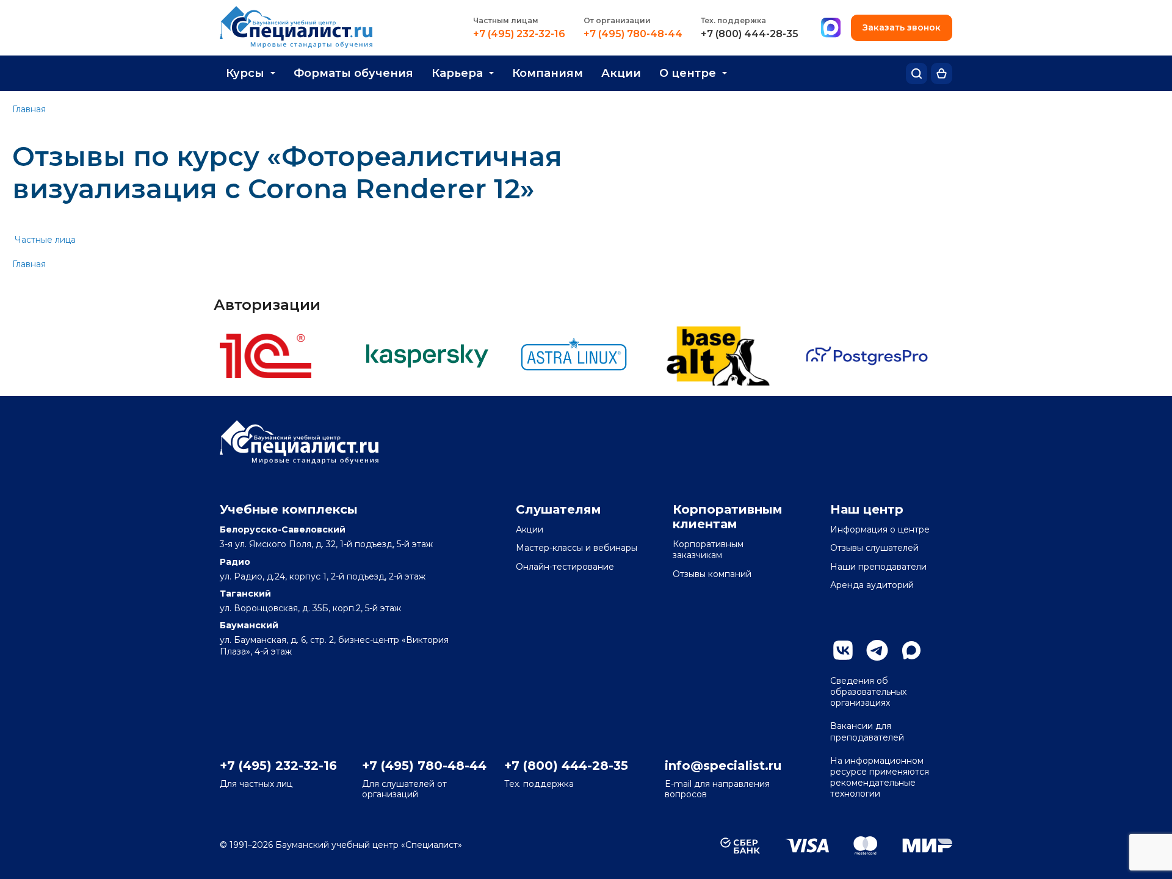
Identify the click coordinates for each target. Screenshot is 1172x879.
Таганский (245, 593)
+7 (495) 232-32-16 (519, 34)
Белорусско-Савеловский (282, 529)
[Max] (831, 28)
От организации (617, 20)
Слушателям (558, 509)
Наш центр (866, 509)
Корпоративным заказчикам (708, 550)
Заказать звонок (902, 27)
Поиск (916, 73)
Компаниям (547, 73)
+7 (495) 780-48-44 (633, 34)
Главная (29, 109)
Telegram (877, 650)
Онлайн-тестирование (565, 566)
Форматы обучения (353, 73)
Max (911, 650)
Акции (621, 73)
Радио (235, 561)
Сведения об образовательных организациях (868, 691)
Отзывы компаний (712, 574)
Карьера (457, 73)
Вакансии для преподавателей (867, 731)
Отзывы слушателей (874, 547)
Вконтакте (843, 650)
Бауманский (249, 625)
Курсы (245, 73)
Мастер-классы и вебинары (576, 547)
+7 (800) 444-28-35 (749, 34)
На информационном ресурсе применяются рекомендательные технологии (879, 777)
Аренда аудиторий (872, 584)
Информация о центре (880, 529)
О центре (687, 73)
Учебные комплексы (289, 509)
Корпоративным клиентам (728, 516)
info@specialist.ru (723, 765)
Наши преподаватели (878, 566)
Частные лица (45, 239)
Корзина (941, 73)
